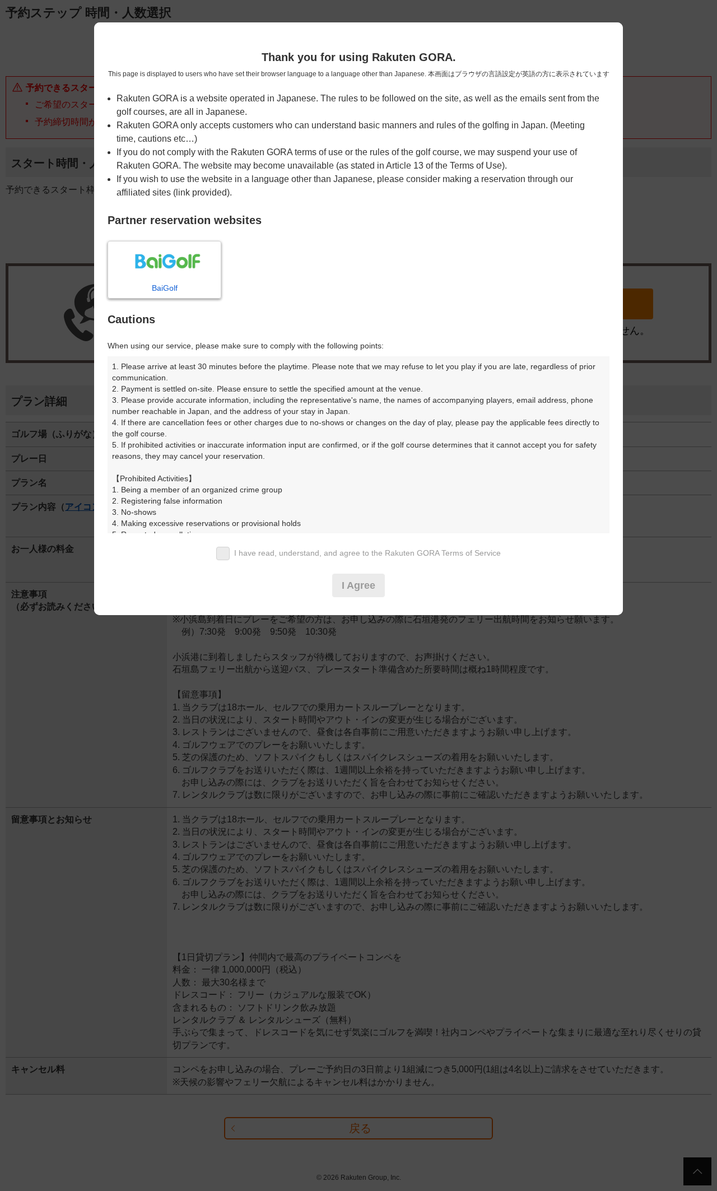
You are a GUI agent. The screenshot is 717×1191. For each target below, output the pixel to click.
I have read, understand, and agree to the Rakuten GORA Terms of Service (367, 552)
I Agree (358, 585)
